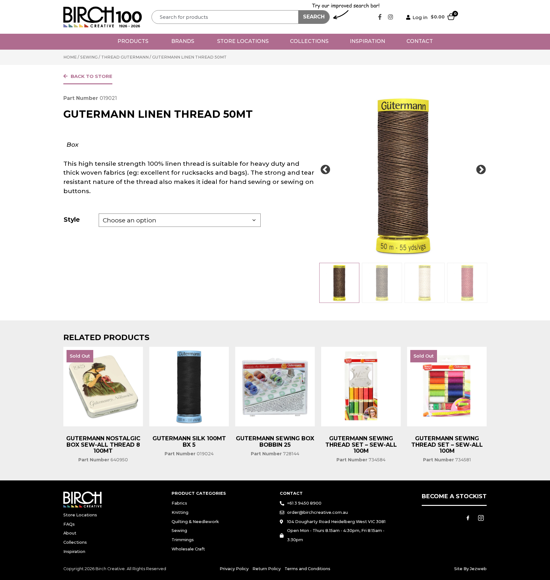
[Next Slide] (481, 170)
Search (314, 17)
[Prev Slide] (325, 170)
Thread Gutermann (125, 57)
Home (70, 57)
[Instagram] (390, 17)
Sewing (89, 57)
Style (72, 219)
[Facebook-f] (380, 17)
